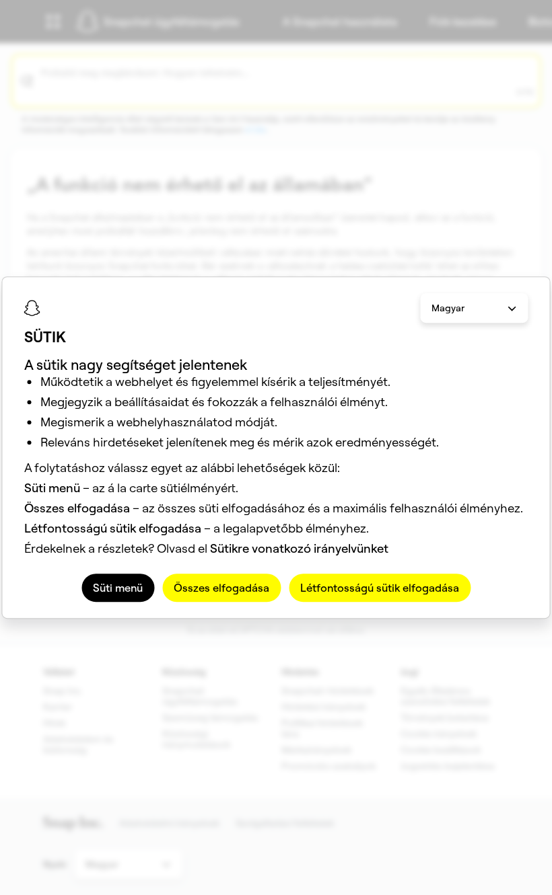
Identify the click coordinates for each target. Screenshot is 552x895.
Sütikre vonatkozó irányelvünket (299, 548)
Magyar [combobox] (448, 308)
